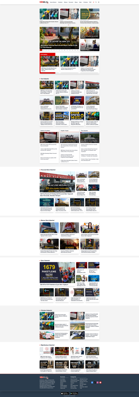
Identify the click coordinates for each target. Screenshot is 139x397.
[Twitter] (95, 382)
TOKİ (90, 2)
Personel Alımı (74, 388)
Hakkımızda (62, 388)
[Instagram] (97, 382)
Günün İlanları (63, 381)
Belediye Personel (84, 379)
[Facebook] (92, 382)
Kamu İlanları (53, 2)
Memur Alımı (73, 386)
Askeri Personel (83, 380)
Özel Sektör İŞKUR (84, 386)
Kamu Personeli (74, 379)
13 (72, 50)
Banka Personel (74, 381)
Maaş (76, 2)
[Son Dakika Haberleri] (93, 2)
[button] (98, 13)
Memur (66, 2)
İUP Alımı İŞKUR (83, 384)
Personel (71, 2)
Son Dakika (62, 379)
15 (77, 50)
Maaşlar (81, 385)
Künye (61, 384)
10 (64, 50)
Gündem (60, 2)
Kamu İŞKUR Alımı (74, 385)
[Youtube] (100, 382)
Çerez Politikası (63, 386)
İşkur (80, 2)
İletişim (61, 382)
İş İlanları (86, 2)
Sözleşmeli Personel (75, 380)
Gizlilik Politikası (63, 385)
